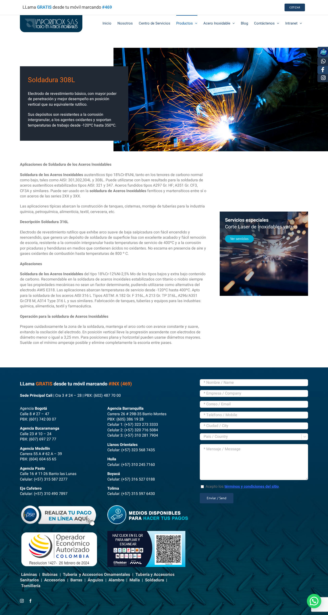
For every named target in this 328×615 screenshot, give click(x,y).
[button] (314, 601)
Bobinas (50, 575)
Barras (76, 580)
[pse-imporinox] (60, 507)
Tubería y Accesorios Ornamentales (96, 575)
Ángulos (95, 580)
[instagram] (22, 601)
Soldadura (154, 580)
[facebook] (30, 601)
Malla (134, 580)
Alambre (116, 580)
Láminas (29, 575)
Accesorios (54, 580)
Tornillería (30, 586)
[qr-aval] (146, 533)
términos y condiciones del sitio (252, 486)
